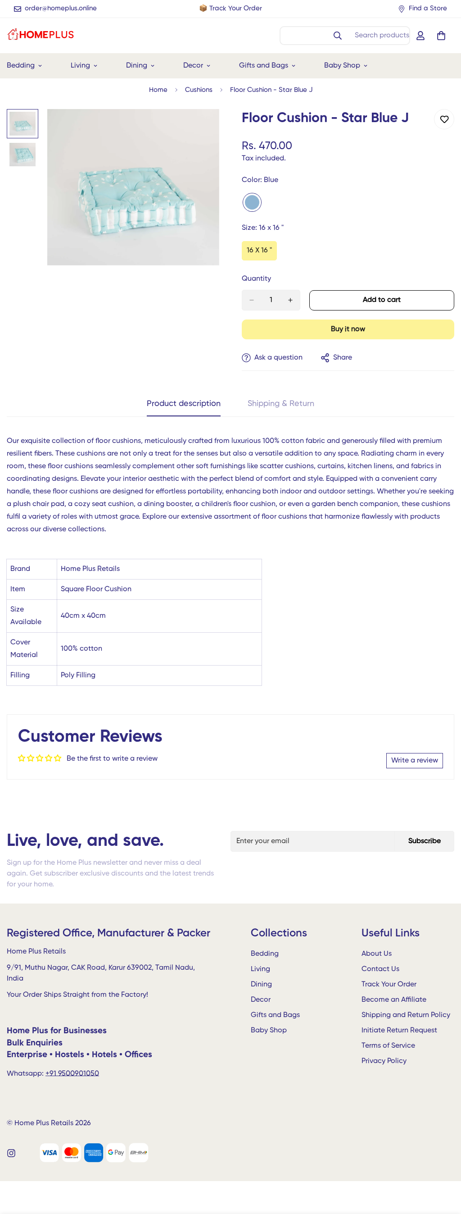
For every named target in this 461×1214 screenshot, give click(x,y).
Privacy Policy (384, 1061)
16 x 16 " (262, 253)
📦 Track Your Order (230, 8)
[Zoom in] (200, 128)
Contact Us (380, 969)
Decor (193, 65)
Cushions (198, 90)
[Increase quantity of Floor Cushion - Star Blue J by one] (290, 300)
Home (158, 90)
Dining (136, 65)
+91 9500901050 (72, 1073)
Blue (252, 202)
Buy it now (348, 329)
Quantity (256, 279)
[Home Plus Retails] (40, 36)
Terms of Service (388, 1046)
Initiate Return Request (399, 1030)
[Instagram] (11, 1153)
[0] (441, 35)
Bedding (265, 954)
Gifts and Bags (263, 65)
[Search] (337, 36)
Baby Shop (342, 65)
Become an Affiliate (394, 1000)
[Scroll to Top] (443, 1165)
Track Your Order (389, 984)
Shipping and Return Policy (406, 1015)
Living (80, 65)
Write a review (414, 760)
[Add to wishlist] (444, 119)
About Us (377, 954)
